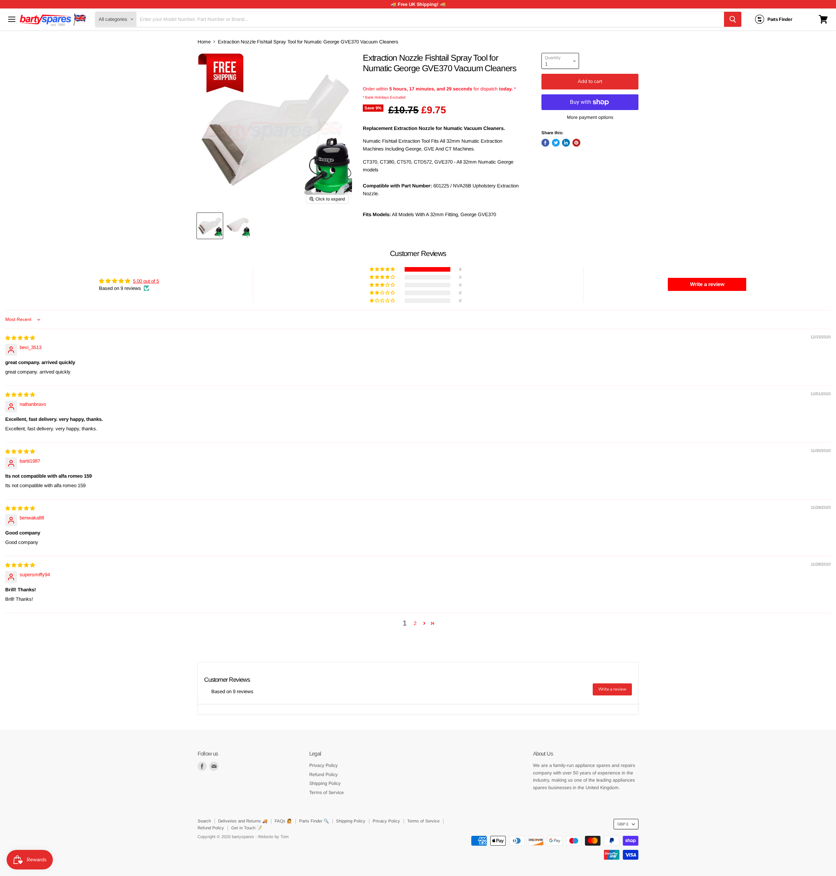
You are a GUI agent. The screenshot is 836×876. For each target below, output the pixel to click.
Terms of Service (326, 792)
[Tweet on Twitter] (556, 143)
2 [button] (415, 623)
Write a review (612, 689)
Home (204, 41)
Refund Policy (323, 774)
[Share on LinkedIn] (566, 143)
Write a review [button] (707, 284)
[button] (383, 269)
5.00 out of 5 (146, 281)
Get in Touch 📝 (246, 827)
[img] (20, 338)
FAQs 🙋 (283, 821)
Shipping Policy (325, 783)
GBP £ (623, 824)
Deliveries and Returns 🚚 (242, 821)
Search (204, 821)
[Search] (732, 19)
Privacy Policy (323, 765)
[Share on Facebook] (545, 143)
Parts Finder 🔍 (314, 821)
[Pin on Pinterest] (576, 143)
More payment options (590, 117)
